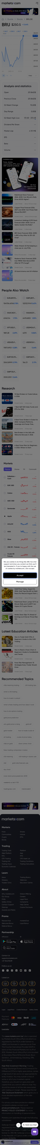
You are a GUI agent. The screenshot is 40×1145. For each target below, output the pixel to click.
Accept (20, 575)
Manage (20, 581)
